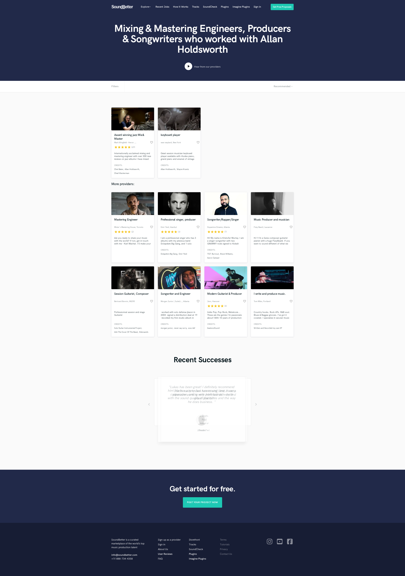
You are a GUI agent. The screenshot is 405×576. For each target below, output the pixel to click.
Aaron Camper (213, 258)
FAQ (160, 558)
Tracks (195, 6)
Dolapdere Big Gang (169, 254)
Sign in (257, 6)
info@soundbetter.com (124, 555)
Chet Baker (118, 169)
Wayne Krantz (183, 169)
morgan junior (167, 328)
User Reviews (165, 554)
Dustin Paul (202, 431)
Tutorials (225, 544)
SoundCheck (210, 6)
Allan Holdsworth (132, 169)
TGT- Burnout (213, 254)
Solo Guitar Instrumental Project (127, 328)
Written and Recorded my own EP (268, 328)
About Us (163, 549)
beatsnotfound (213, 328)
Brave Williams (226, 254)
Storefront (194, 539)
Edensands (143, 332)
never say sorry (180, 328)
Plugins (225, 6)
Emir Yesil (183, 254)
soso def (191, 328)
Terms (223, 539)
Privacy (224, 549)
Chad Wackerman (121, 173)
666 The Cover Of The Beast (126, 332)
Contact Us (226, 554)
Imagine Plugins (241, 6)
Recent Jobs (162, 6)
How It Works (180, 6)
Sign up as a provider (169, 539)
